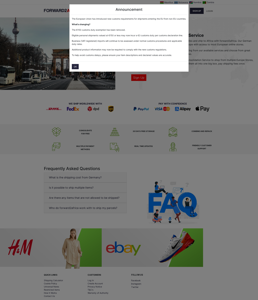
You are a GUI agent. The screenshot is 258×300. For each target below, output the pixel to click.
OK (75, 66)
